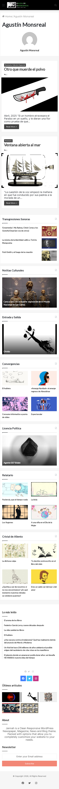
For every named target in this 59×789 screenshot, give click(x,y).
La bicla (34, 499)
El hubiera (6, 388)
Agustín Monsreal (29, 50)
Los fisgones (7, 522)
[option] (29, 292)
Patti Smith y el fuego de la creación (17, 252)
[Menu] (3, 6)
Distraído (8, 351)
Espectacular (36, 414)
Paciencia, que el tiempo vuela (15, 499)
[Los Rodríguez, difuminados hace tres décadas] (11, 708)
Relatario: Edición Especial (15, 65)
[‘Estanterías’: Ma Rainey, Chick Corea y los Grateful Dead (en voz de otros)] (49, 231)
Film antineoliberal (12, 462)
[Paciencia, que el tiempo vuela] (15, 489)
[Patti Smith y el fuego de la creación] (49, 256)
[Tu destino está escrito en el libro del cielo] (44, 551)
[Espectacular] (44, 404)
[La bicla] (44, 489)
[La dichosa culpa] (15, 551)
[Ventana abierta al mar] (29, 170)
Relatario (8, 141)
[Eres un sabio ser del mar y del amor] (44, 576)
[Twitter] (29, 671)
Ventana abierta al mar (22, 145)
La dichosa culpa (9, 561)
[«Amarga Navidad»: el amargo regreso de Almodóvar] (44, 378)
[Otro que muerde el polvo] (29, 94)
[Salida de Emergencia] (18, 5)
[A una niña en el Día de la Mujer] (44, 512)
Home (8, 16)
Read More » (11, 127)
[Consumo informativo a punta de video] (15, 404)
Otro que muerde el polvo (24, 69)
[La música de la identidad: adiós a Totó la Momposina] (49, 243)
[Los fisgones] (15, 512)
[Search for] (55, 6)
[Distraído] (29, 697)
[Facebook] (26, 671)
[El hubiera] (15, 378)
